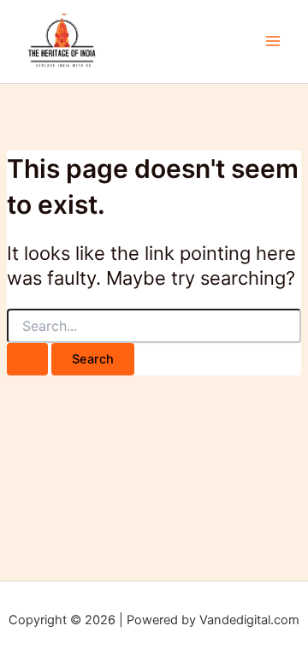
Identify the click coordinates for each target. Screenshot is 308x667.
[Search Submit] (27, 359)
